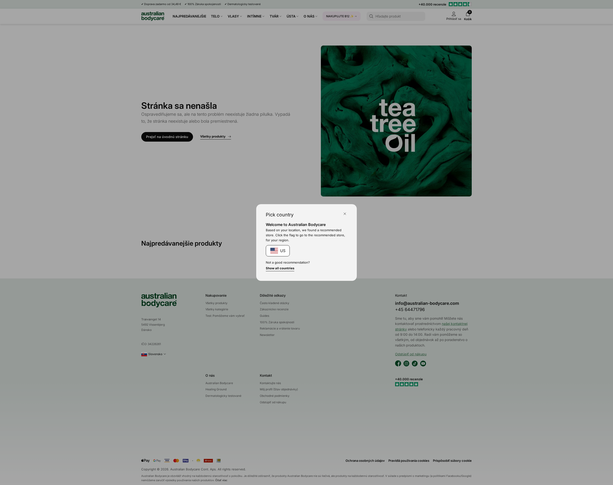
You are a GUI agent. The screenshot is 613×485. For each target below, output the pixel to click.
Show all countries (280, 268)
